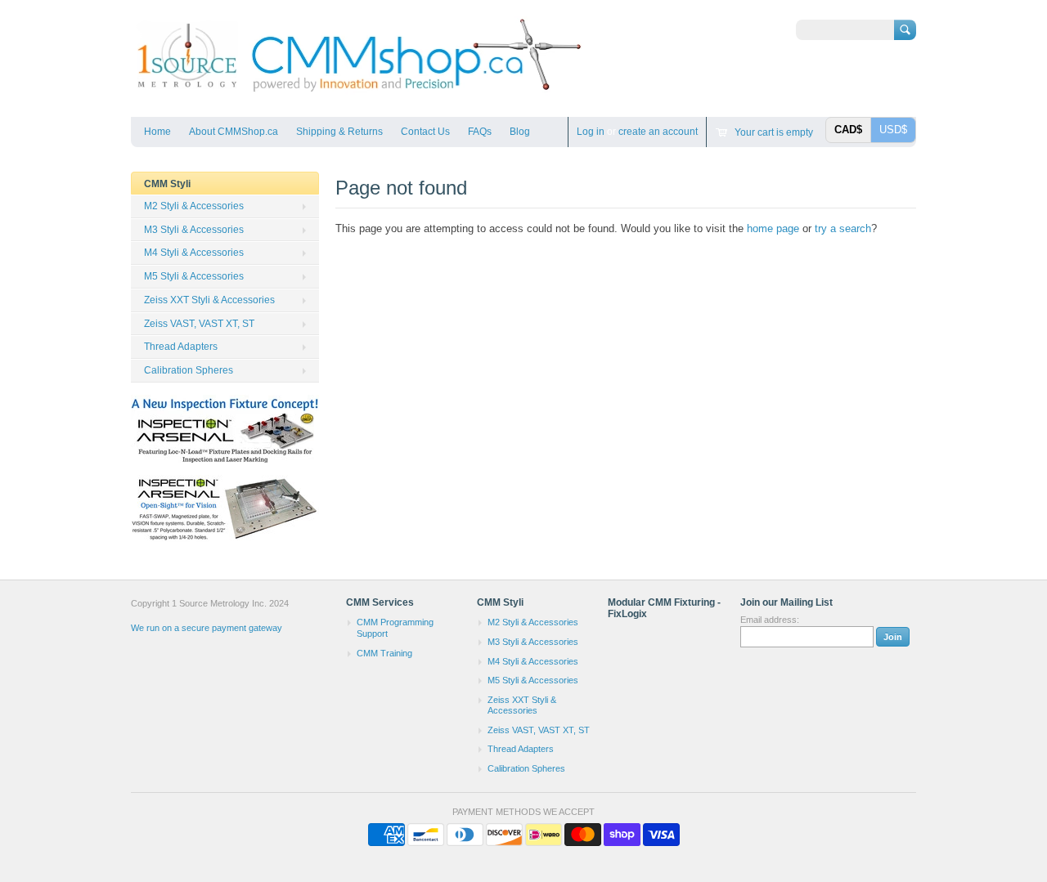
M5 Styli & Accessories (194, 276)
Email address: (769, 620)
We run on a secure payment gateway (206, 628)
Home (157, 131)
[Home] (358, 92)
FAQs (480, 131)
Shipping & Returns (339, 131)
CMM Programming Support (395, 627)
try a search (843, 228)
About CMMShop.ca (233, 131)
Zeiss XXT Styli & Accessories (209, 300)
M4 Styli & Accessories (194, 252)
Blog (520, 131)
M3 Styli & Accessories (194, 229)
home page (773, 228)
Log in (590, 131)
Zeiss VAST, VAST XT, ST (199, 323)
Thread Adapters (181, 346)
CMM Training (384, 653)
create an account (658, 131)
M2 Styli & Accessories (194, 206)
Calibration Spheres (188, 370)
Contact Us (425, 131)
